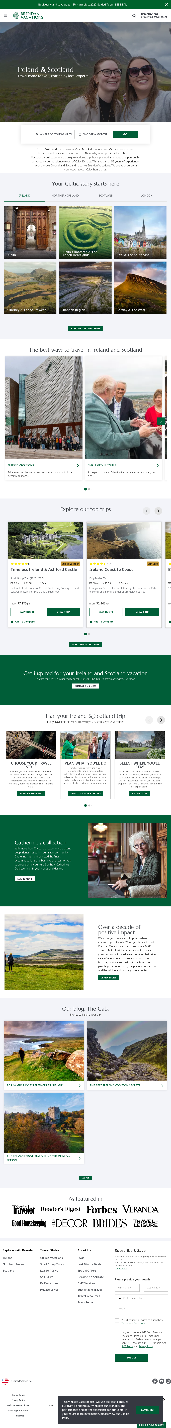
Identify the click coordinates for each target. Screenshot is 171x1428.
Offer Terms (121, 1268)
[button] (28, 1381)
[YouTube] (162, 1381)
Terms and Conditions (133, 1323)
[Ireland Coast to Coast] (124, 540)
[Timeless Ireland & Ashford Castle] (45, 540)
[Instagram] (168, 1381)
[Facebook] (155, 1381)
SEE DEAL (121, 5)
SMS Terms (127, 1346)
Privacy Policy (146, 1346)
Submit (131, 1357)
